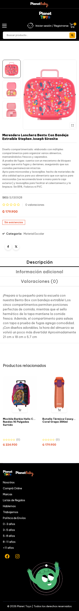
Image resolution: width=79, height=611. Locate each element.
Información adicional (39, 271)
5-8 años (9, 536)
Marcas (7, 494)
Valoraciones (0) (39, 281)
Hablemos (9, 506)
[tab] (39, 262)
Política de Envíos (14, 518)
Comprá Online (12, 488)
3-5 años (9, 530)
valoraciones (34, 205)
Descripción (39, 262)
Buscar (72, 35)
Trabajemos (10, 512)
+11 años (8, 547)
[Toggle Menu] (5, 25)
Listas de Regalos (14, 500)
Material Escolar (34, 233)
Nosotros (9, 482)
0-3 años (9, 524)
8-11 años (9, 542)
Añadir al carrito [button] (20, 410)
